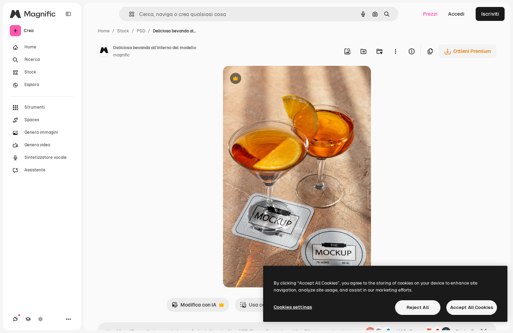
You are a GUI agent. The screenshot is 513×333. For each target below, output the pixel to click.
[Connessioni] (15, 319)
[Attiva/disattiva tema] (40, 319)
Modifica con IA (194, 307)
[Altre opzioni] (395, 51)
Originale (269, 79)
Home (104, 31)
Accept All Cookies (471, 307)
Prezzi (430, 14)
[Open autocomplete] (129, 14)
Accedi (456, 14)
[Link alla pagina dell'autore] (104, 51)
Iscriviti (490, 14)
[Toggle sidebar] (68, 14)
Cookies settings (293, 307)
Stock (123, 31)
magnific (121, 55)
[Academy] (28, 319)
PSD (141, 31)
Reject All (418, 307)
